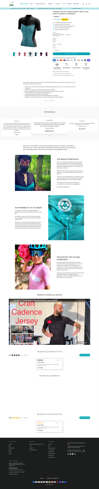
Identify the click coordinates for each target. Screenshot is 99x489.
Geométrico (56, 34)
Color (57, 44)
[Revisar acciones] (61, 360)
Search (31, 446)
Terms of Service (51, 457)
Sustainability (51, 451)
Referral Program (51, 453)
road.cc (78, 263)
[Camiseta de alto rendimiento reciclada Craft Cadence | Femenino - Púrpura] (17, 405)
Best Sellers (24, 3)
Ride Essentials (40, 3)
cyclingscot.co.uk (60, 266)
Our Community (51, 449)
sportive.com (59, 265)
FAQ (64, 3)
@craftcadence (79, 124)
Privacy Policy (51, 455)
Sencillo (68, 34)
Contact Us (32, 448)
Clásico (62, 34)
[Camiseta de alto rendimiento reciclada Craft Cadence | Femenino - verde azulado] (16, 405)
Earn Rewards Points (33, 449)
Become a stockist (51, 448)
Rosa (59, 46)
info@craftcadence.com (13, 467)
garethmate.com (77, 266)
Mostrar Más (44, 365)
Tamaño (55, 38)
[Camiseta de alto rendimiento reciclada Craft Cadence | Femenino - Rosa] (19, 405)
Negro (62, 46)
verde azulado (54, 46)
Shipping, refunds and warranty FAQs (36, 444)
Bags (31, 3)
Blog (49, 446)
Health (57, 3)
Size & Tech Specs (49, 100)
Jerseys (50, 3)
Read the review (16, 132)
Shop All (10, 444)
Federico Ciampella (77, 268)
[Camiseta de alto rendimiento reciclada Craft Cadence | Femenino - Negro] (20, 405)
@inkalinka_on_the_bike (62, 275)
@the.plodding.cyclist (65, 186)
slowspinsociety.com (69, 266)
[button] (29, 355)
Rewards (76, 3)
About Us (50, 444)
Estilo (54, 32)
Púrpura (57, 46)
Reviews (69, 3)
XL (62, 40)
